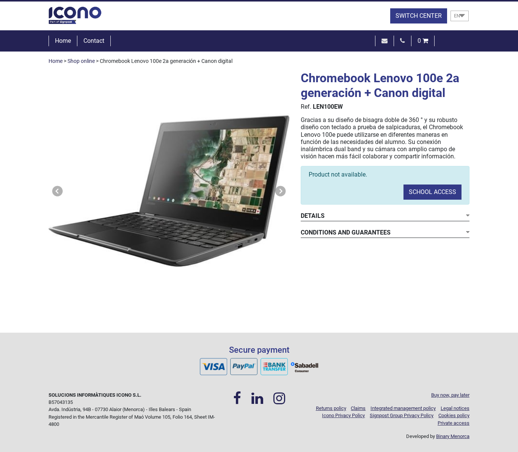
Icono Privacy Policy (343, 415)
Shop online (81, 61)
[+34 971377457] (402, 40)
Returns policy (331, 408)
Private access (453, 423)
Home (63, 40)
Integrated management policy (403, 408)
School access (432, 192)
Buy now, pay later (450, 395)
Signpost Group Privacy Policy (401, 415)
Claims (358, 408)
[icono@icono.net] (384, 40)
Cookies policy (453, 415)
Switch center (419, 15)
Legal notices (455, 408)
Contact (93, 40)
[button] (58, 191)
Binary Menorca (452, 436)
